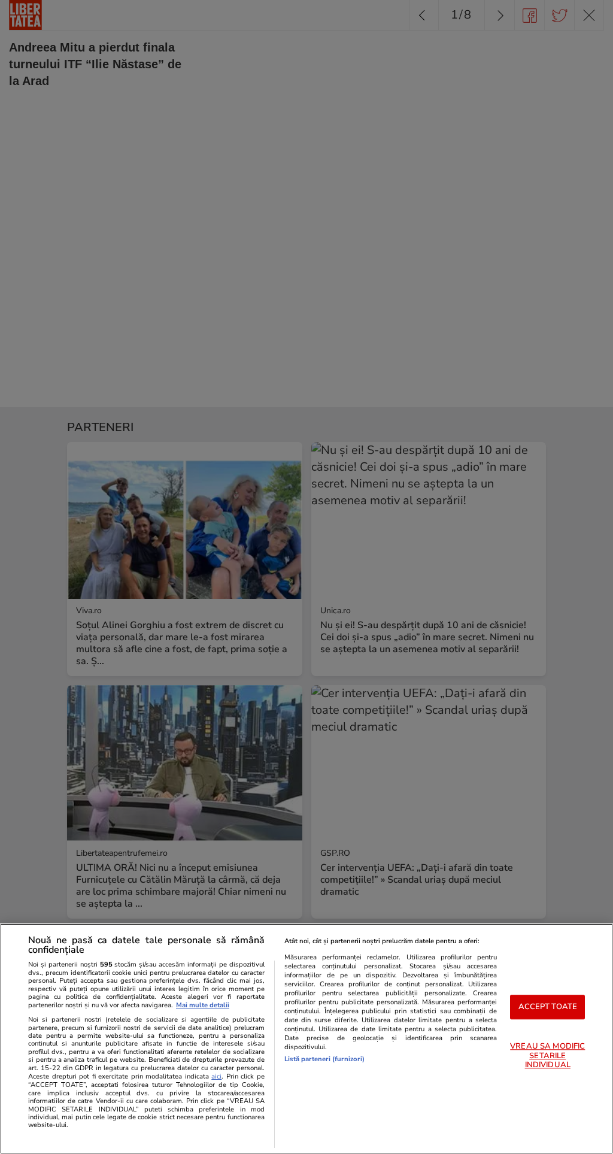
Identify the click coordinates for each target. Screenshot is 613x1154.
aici (216, 1076)
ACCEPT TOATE (548, 1006)
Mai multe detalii (202, 1005)
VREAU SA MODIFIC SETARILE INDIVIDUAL (547, 1056)
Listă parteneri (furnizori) (324, 1059)
